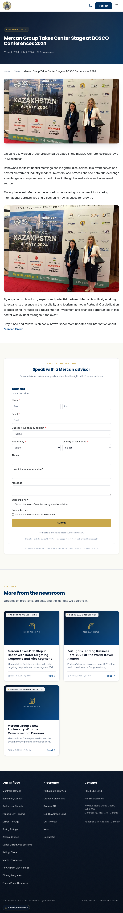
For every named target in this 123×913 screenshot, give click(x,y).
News (17, 71)
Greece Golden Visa (54, 798)
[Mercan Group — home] (7, 5)
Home (7, 71)
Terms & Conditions (109, 900)
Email (16, 414)
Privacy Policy (71, 539)
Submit (61, 522)
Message (17, 482)
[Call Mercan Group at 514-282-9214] (90, 5)
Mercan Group (13, 329)
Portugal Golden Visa (55, 791)
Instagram (103, 821)
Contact (103, 5)
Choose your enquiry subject (29, 427)
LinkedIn (115, 821)
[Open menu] (116, 5)
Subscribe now (20, 499)
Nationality (19, 441)
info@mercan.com (94, 798)
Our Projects (50, 821)
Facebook (90, 821)
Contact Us (49, 837)
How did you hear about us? (27, 469)
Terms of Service (86, 539)
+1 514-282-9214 (93, 791)
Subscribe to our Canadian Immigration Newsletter (41, 504)
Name (16, 400)
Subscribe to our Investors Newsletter (35, 514)
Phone (15, 455)
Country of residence (75, 441)
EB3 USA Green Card (55, 814)
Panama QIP (50, 806)
